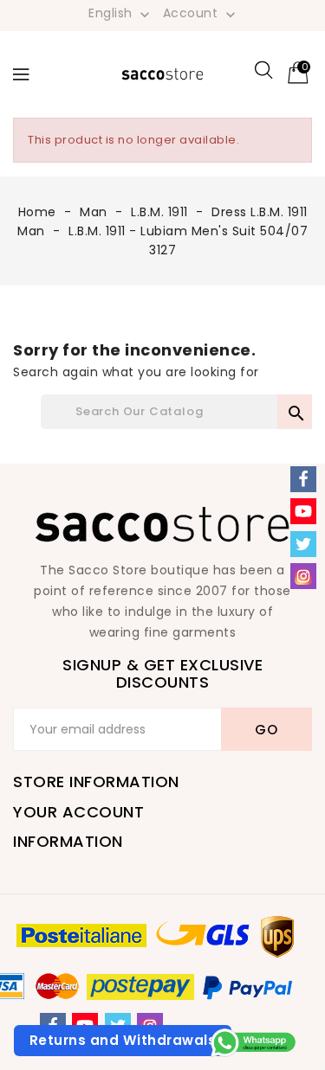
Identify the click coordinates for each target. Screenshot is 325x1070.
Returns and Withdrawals (123, 1040)
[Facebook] (303, 479)
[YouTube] (303, 511)
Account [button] (201, 13)
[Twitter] (303, 544)
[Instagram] (303, 576)
